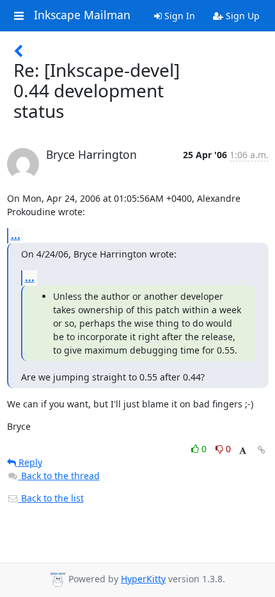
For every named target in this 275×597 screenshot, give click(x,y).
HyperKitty (143, 579)
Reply (29, 462)
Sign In (178, 16)
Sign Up (241, 16)
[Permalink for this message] (262, 450)
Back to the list (51, 498)
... (15, 235)
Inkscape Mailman (82, 15)
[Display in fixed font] (242, 450)
